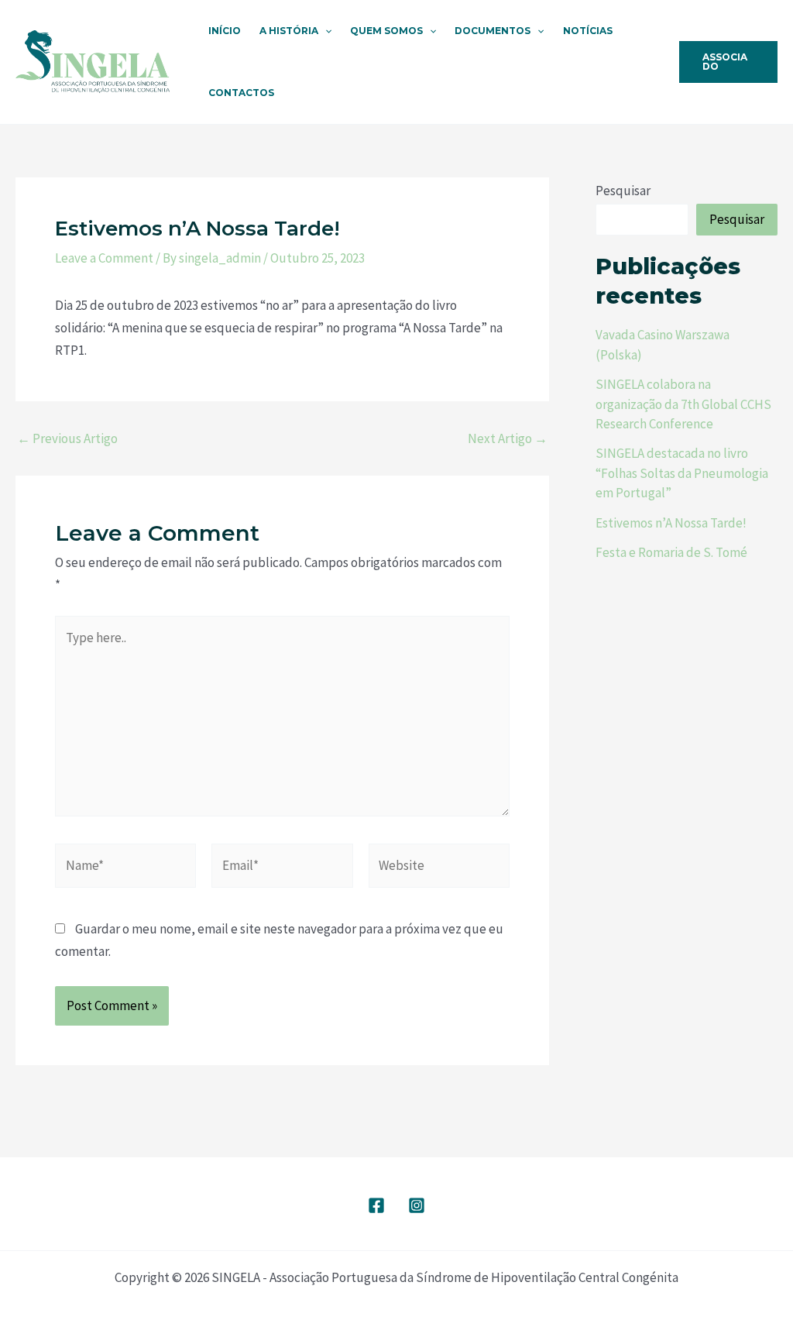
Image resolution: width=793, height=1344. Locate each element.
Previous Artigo (67, 438)
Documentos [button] (492, 30)
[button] (324, 31)
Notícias (588, 30)
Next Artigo (508, 438)
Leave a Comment (104, 257)
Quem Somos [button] (386, 30)
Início (224, 30)
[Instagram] (416, 1205)
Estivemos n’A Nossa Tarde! (671, 522)
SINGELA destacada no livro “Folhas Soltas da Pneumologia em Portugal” (682, 473)
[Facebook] (376, 1205)
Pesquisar (623, 190)
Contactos (241, 92)
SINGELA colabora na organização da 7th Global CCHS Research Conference (683, 404)
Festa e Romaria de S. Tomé (671, 552)
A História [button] (288, 30)
